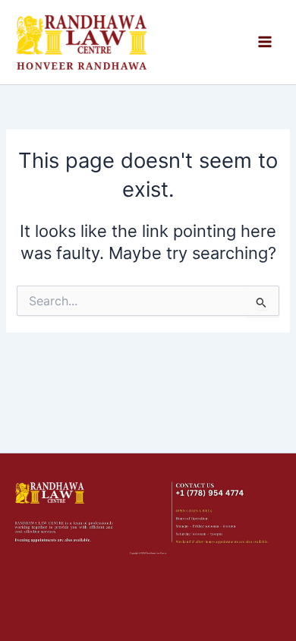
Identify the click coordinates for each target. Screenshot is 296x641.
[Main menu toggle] (265, 42)
